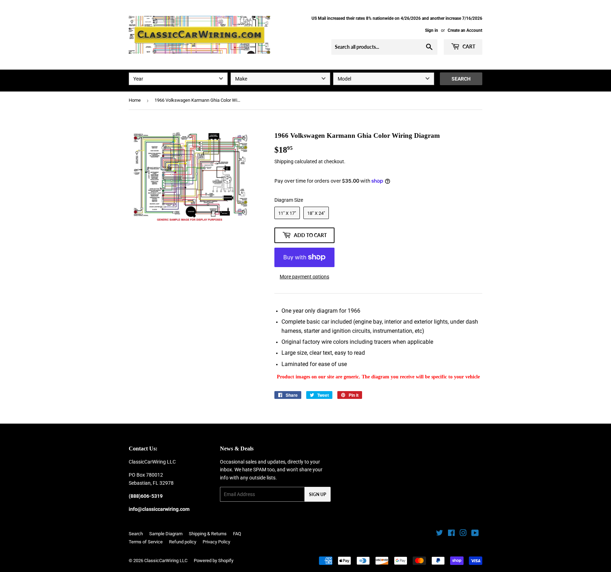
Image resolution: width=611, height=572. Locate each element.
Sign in (431, 30)
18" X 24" (316, 213)
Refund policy (182, 541)
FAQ (237, 533)
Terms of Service (146, 541)
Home (135, 100)
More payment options (304, 276)
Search (461, 79)
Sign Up (317, 494)
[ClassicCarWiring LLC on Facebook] (451, 534)
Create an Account (465, 30)
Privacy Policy (216, 541)
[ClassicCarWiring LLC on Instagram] (463, 534)
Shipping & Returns (208, 533)
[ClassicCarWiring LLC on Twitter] (439, 534)
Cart (468, 46)
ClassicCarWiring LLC (165, 560)
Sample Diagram (165, 533)
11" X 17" (287, 213)
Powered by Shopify (213, 560)
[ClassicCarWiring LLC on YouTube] (475, 534)
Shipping (283, 161)
